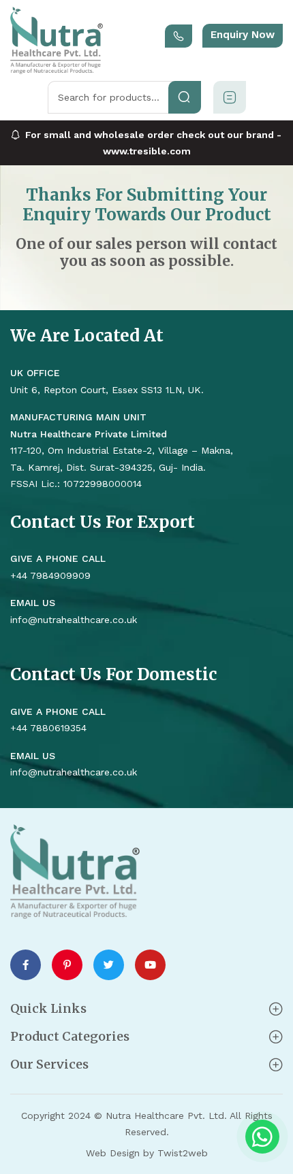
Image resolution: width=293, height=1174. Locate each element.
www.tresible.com (147, 151)
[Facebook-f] (25, 965)
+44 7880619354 (48, 727)
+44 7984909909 (50, 575)
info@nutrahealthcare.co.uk (73, 772)
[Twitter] (108, 965)
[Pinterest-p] (67, 965)
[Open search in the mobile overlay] (124, 97)
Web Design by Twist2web (147, 1152)
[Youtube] (150, 965)
